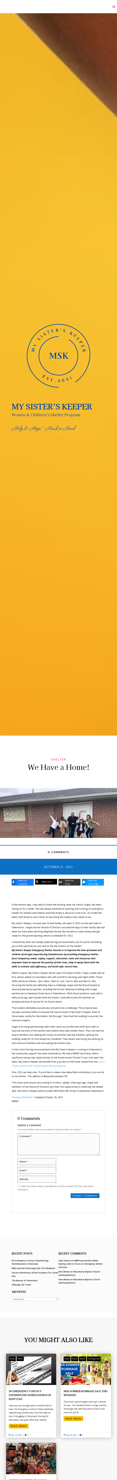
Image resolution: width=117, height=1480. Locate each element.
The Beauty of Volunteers (25, 1280)
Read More (18, 1426)
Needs (12, 1358)
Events (67, 1358)
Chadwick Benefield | (23, 1097)
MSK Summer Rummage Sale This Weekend (33, 1268)
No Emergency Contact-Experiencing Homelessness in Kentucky (31, 1396)
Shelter (58, 759)
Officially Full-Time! (21, 1284)
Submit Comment (85, 1195)
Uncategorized (94, 1358)
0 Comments (58, 852)
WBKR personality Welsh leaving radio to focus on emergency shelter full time (80, 1264)
